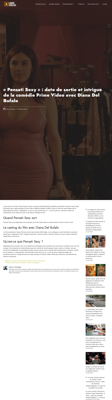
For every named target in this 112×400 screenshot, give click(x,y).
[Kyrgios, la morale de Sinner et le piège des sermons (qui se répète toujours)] (96, 363)
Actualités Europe (40, 4)
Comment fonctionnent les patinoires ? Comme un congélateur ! (22, 262)
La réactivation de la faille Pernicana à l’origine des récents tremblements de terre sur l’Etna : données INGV (94, 314)
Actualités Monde (68, 4)
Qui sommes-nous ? (93, 4)
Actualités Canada (54, 4)
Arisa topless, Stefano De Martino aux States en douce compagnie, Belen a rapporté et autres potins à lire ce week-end (95, 254)
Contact (105, 4)
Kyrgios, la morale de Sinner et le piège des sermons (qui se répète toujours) (95, 369)
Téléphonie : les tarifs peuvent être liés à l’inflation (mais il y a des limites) (25, 260)
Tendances (81, 4)
